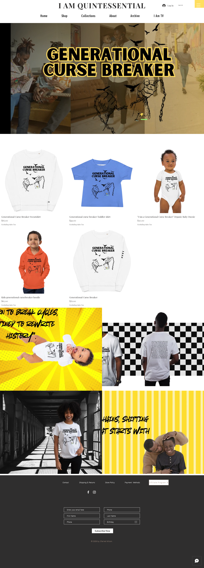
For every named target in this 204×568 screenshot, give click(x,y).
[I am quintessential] (94, 492)
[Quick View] (34, 180)
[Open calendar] (136, 522)
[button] (181, 5)
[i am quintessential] (88, 492)
